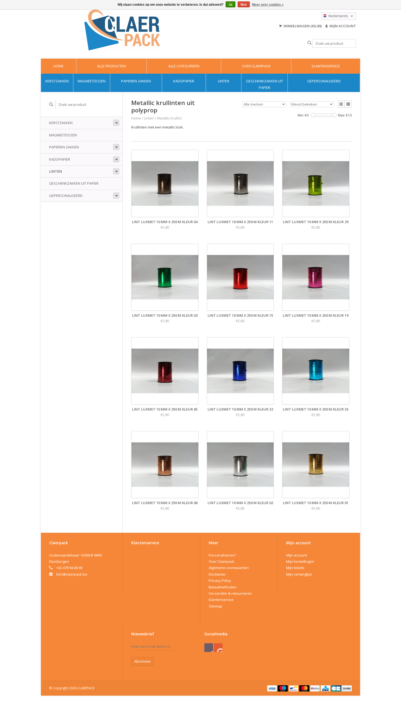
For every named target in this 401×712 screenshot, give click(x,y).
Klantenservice (326, 66)
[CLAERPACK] (122, 30)
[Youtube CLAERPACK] (218, 647)
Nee (244, 5)
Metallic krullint (169, 118)
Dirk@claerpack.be (71, 574)
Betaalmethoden (223, 587)
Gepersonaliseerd (324, 81)
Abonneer (142, 661)
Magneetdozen (92, 81)
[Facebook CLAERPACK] (208, 647)
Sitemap (215, 606)
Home (58, 66)
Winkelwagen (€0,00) (302, 25)
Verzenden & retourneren (230, 593)
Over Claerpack (256, 66)
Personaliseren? (222, 555)
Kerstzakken (57, 81)
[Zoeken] (309, 43)
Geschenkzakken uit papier (264, 84)
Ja (230, 5)
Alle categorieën (183, 66)
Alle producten (111, 66)
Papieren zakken (136, 81)
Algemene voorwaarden (229, 567)
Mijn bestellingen (300, 561)
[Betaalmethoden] (272, 688)
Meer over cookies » (268, 5)
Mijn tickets (295, 567)
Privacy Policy (220, 580)
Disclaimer (217, 574)
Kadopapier (183, 81)
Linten (223, 81)
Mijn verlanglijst (299, 574)
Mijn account (342, 25)
